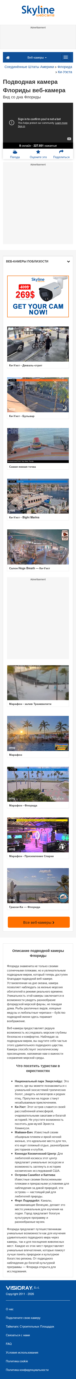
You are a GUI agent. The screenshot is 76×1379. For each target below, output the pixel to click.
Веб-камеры (36, 57)
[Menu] (65, 57)
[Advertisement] (38, 39)
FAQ (9, 1344)
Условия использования (22, 1352)
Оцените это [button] (38, 157)
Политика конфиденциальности (27, 1370)
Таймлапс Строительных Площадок (30, 1326)
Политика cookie (17, 1361)
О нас (10, 1309)
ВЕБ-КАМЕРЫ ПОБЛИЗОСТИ (27, 261)
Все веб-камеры (37, 922)
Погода (15, 157)
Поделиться (61, 157)
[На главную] (8, 57)
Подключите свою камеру (23, 1318)
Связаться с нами (18, 1335)
